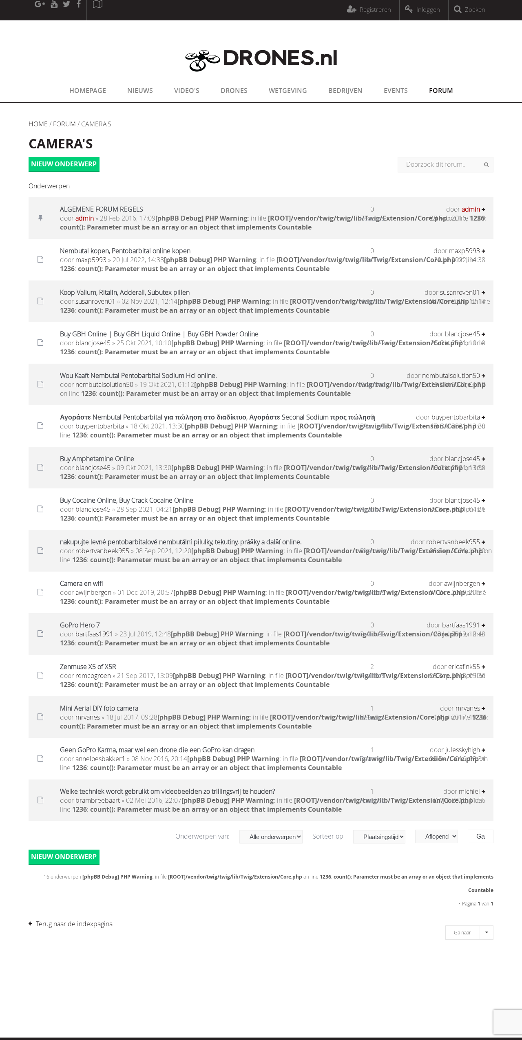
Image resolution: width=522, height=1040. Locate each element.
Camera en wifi (81, 583)
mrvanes (87, 717)
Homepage (87, 90)
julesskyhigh (462, 749)
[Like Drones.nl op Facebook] (78, 10)
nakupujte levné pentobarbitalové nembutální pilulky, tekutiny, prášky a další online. (181, 541)
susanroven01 (95, 301)
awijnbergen (93, 592)
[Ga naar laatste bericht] (483, 210)
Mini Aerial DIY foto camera (99, 708)
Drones (234, 90)
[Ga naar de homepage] (261, 76)
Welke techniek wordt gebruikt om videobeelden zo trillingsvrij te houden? (167, 791)
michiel (469, 791)
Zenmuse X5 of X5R (88, 666)
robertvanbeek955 (102, 550)
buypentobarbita (99, 426)
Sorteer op (328, 836)
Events (396, 90)
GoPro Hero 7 (80, 624)
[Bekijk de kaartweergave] (97, 10)
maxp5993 (90, 259)
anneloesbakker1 (100, 758)
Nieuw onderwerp (64, 163)
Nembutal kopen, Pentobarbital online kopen (125, 250)
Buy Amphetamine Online (97, 458)
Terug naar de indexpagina (74, 923)
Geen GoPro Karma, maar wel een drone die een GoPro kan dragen (157, 749)
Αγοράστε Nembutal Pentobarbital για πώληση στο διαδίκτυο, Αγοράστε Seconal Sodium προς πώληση (217, 417)
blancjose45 (93, 342)
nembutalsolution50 (104, 384)
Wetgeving (288, 90)
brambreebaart (97, 800)
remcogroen (93, 675)
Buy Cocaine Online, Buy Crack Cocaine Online (126, 500)
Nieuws (140, 90)
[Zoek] (486, 164)
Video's (186, 90)
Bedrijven (345, 90)
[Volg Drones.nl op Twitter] (66, 10)
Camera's (61, 143)
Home (38, 123)
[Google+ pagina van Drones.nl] (40, 10)
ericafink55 (464, 666)
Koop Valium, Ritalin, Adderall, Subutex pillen (125, 292)
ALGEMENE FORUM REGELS (101, 209)
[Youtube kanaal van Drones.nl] (54, 10)
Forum (441, 90)
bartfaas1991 (94, 633)
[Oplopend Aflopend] (440, 836)
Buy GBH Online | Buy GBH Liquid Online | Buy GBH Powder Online (159, 333)
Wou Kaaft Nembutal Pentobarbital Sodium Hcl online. (138, 375)
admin (84, 218)
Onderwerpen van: (203, 836)
